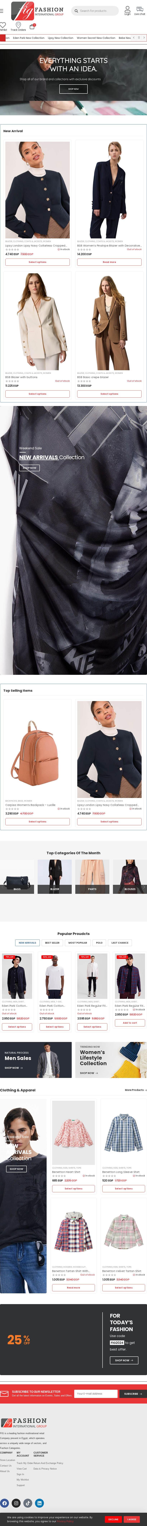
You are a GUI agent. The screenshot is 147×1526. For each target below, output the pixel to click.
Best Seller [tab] (52, 943)
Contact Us (6, 1465)
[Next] (144, 887)
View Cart (22, 1468)
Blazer (8, 241)
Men (15, 1001)
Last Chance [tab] (120, 943)
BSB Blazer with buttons (21, 377)
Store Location (6, 1460)
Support (21, 1485)
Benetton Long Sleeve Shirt (121, 1172)
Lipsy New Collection (31, 38)
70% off (9, 957)
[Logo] (37, 11)
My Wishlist (23, 1479)
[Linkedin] (39, 1503)
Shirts (21, 1001)
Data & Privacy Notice (40, 1468)
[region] (73, 82)
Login (128, 14)
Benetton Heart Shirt (66, 1172)
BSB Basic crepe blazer (93, 377)
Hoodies (67, 1266)
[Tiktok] (27, 1503)
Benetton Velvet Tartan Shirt (121, 1271)
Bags (20, 800)
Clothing (18, 241)
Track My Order (23, 1463)
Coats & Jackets (33, 241)
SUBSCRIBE (131, 1394)
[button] (45, 82)
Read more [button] (109, 262)
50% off (47, 957)
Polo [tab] (99, 943)
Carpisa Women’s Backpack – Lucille (30, 805)
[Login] (127, 9)
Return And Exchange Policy (40, 1463)
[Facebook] (4, 1503)
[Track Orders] (18, 25)
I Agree (131, 1519)
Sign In (20, 1474)
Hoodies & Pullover (83, 1266)
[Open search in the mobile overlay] (95, 10)
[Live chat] (140, 9)
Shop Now (29, 468)
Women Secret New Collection (67, 38)
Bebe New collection (102, 38)
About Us (5, 1471)
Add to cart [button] (130, 1022)
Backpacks (11, 800)
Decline (113, 1519)
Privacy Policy (65, 1521)
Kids (65, 1167)
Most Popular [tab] (77, 943)
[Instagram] (16, 1503)
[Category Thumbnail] (17, 877)
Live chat (139, 14)
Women (47, 241)
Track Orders (18, 30)
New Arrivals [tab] (27, 943)
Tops (28, 1001)
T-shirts (60, 1001)
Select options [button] (37, 262)
